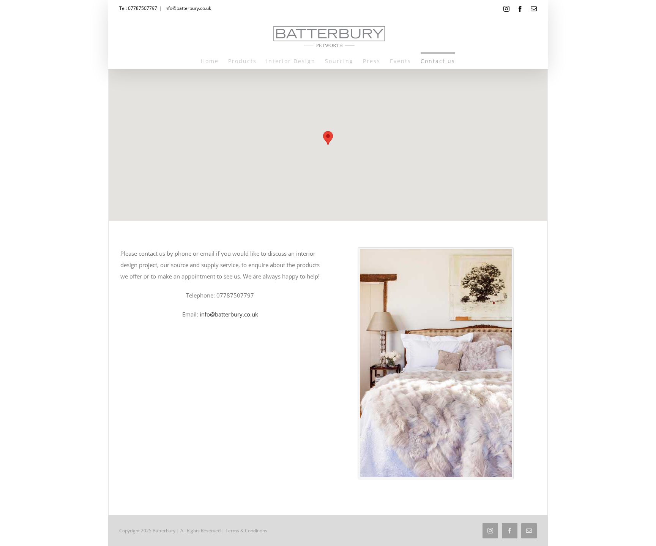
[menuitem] (214, 60)
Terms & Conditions (246, 530)
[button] (328, 138)
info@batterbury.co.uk (187, 8)
